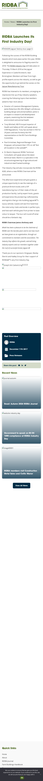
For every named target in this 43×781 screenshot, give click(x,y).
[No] (40, 774)
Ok (22, 778)
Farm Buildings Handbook (12, 764)
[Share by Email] (19, 365)
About (4, 757)
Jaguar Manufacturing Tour (13, 86)
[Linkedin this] (22, 365)
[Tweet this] (25, 365)
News (13, 22)
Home (6, 22)
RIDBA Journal (7, 761)
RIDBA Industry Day (18, 66)
